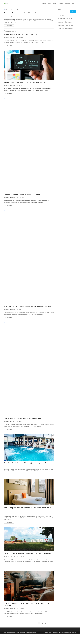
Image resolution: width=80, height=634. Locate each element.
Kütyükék (21, 37)
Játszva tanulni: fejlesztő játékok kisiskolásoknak (22, 418)
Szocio (20, 421)
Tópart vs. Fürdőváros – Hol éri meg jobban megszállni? (25, 463)
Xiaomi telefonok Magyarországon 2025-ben (20, 34)
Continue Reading (9, 26)
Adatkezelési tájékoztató (66, 632)
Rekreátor (21, 466)
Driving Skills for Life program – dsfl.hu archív (53, 632)
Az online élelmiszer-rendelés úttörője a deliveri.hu (23, 13)
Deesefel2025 (7, 16)
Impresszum (74, 632)
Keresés (59, 9)
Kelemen (21, 309)
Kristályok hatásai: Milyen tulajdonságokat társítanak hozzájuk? (28, 306)
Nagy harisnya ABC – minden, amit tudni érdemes (22, 194)
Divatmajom (21, 197)
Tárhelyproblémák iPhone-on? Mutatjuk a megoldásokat (25, 82)
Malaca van (21, 16)
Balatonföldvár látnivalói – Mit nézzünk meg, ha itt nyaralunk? (27, 553)
